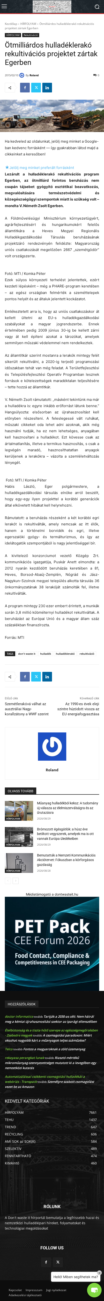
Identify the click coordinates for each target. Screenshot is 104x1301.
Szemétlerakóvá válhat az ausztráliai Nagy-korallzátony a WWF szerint (27, 709)
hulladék (45, 653)
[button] (94, 1290)
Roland (34, 75)
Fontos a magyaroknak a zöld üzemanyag (54, 1049)
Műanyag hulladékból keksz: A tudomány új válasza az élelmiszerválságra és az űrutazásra (67, 807)
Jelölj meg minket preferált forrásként (39, 167)
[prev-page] (8, 881)
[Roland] (22, 75)
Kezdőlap (11, 24)
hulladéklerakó (65, 653)
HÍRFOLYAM (28, 24)
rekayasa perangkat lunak (24, 1058)
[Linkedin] (47, 87)
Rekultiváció (31, 35)
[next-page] (16, 881)
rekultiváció (87, 653)
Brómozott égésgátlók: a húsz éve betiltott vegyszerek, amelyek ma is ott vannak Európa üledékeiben (65, 834)
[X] (36, 87)
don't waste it (26, 653)
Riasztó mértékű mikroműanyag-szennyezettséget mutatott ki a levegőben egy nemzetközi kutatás (50, 1063)
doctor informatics (19, 1016)
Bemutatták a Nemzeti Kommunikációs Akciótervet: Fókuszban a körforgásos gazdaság (66, 860)
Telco (9, 1049)
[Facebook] (25, 87)
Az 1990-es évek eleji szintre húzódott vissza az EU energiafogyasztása (78, 709)
